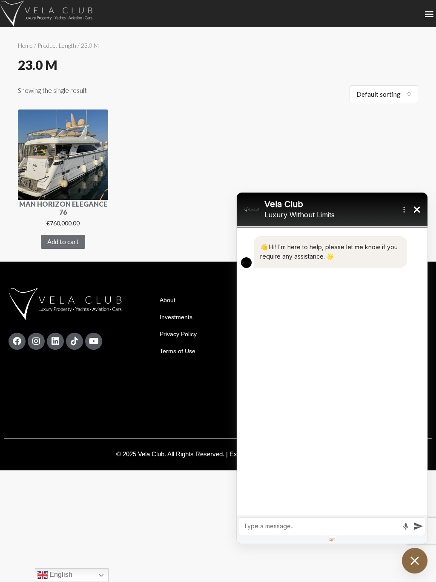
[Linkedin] (55, 341)
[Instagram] (36, 341)
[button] (429, 14)
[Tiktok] (74, 341)
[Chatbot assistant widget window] (332, 368)
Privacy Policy (178, 334)
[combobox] (384, 94)
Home (25, 45)
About (167, 300)
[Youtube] (93, 341)
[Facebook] (17, 341)
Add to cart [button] (63, 241)
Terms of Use (177, 351)
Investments (176, 317)
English (60, 574)
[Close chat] (414, 560)
